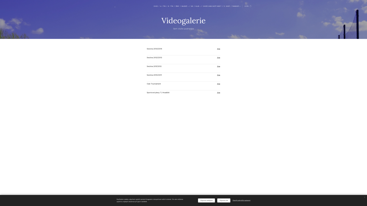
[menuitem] (156, 6)
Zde (218, 49)
